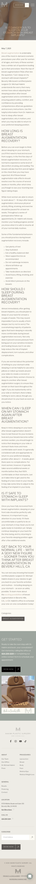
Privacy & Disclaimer (11, 876)
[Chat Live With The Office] (30, 882)
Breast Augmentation (13, 619)
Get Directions (7, 810)
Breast (22, 762)
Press (3, 768)
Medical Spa (24, 771)
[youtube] (20, 742)
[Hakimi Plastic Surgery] (4, 5)
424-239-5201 (8, 654)
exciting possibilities (13, 595)
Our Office (5, 762)
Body (22, 765)
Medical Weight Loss (27, 774)
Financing (5, 789)
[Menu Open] (32, 5)
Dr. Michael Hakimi (8, 765)
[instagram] (15, 742)
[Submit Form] (31, 837)
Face (21, 768)
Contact (5, 792)
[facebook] (11, 742)
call (6, 601)
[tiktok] (25, 742)
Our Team (5, 759)
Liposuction (24, 759)
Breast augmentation (11, 53)
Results (4, 786)
